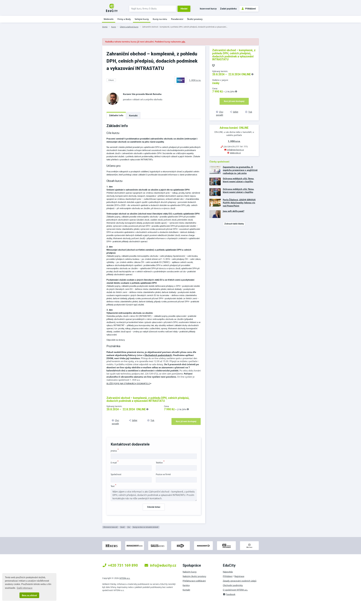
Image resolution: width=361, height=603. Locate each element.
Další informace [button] (24, 588)
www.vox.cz (235, 152)
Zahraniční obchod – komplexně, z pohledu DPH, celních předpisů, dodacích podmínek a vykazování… (184, 27)
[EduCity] (111, 7)
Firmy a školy (124, 19)
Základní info (116, 115)
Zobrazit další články (234, 224)
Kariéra (186, 585)
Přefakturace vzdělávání (194, 580)
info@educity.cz (163, 565)
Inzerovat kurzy (208, 8)
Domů (104, 27)
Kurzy (113, 27)
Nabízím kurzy (190, 571)
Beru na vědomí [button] (29, 595)
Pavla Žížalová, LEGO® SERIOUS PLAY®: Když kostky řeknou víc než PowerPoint (239, 202)
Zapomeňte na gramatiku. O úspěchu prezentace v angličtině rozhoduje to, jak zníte (240, 170)
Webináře (109, 19)
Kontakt (133, 115)
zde (183, 41)
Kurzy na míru (160, 19)
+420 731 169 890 (123, 565)
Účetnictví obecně (110, 527)
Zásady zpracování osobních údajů (239, 580)
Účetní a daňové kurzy (129, 27)
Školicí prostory (194, 19)
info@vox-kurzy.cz (235, 149)
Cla (128, 527)
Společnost (116, 474)
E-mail (115, 462)
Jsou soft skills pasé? (233, 211)
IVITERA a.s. (124, 578)
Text (113, 486)
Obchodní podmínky (233, 585)
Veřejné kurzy (142, 19)
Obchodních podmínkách (157, 355)
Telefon (160, 462)
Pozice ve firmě (163, 474)
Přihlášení (250, 8)
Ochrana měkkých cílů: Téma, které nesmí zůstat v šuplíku (238, 180)
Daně (122, 527)
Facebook (230, 594)
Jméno (115, 450)
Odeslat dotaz (153, 507)
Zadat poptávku (228, 8)
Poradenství (177, 19)
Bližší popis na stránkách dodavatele (128, 383)
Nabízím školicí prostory (194, 576)
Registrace (239, 576)
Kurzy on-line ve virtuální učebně (145, 527)
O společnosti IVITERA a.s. (235, 589)
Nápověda (228, 571)
